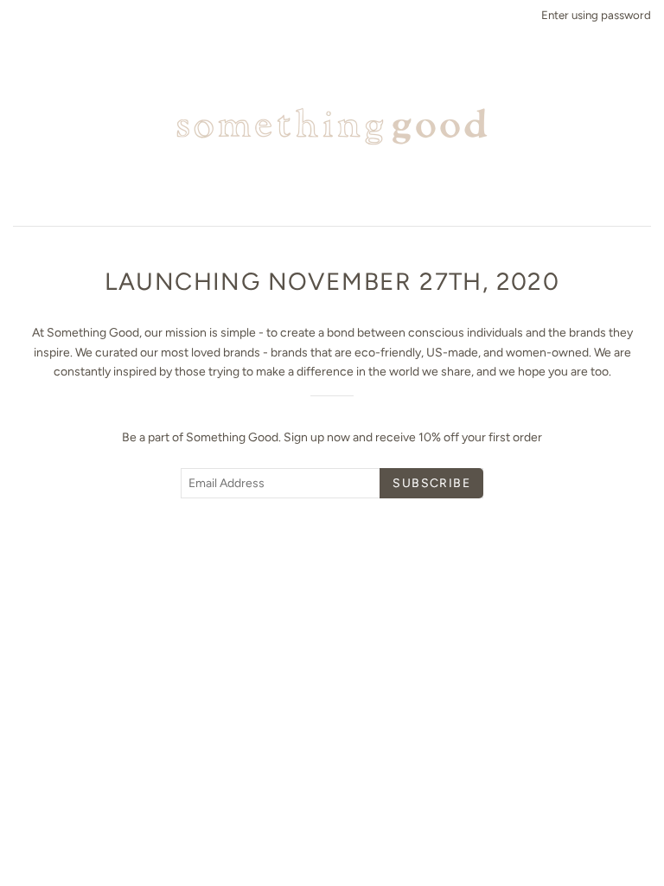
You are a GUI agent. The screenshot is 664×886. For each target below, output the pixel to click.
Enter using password (596, 15)
